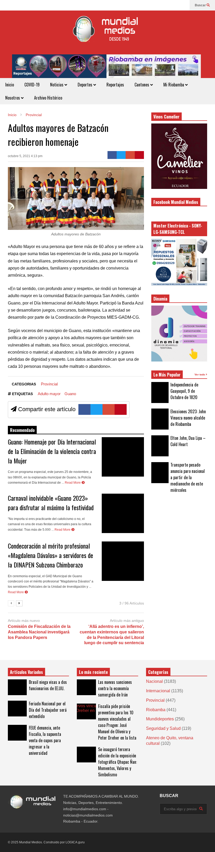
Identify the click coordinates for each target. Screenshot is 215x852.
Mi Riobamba (174, 84)
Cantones (142, 84)
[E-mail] (130, 155)
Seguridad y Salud (163, 728)
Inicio (9, 84)
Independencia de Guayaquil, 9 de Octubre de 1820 (184, 390)
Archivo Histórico (48, 98)
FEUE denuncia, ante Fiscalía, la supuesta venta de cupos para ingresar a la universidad (45, 740)
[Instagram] (174, 5)
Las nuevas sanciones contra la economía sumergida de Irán (115, 688)
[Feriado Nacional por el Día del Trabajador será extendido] (17, 708)
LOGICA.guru (75, 842)
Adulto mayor (49, 393)
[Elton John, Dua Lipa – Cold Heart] (160, 445)
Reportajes (115, 84)
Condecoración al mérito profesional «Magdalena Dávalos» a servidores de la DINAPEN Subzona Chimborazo (50, 555)
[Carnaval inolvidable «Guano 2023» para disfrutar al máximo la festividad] (123, 513)
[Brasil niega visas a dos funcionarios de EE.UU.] (17, 687)
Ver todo (200, 374)
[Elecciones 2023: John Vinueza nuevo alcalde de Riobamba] (160, 419)
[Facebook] (183, 5)
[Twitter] (121, 155)
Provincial (49, 384)
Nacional (154, 681)
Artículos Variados (26, 672)
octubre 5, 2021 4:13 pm (25, 156)
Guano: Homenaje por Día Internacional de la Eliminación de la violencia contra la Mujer (52, 451)
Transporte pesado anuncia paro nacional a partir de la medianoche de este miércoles (187, 477)
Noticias (57, 84)
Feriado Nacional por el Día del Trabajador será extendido (48, 709)
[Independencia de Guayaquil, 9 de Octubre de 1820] (160, 392)
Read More (73, 482)
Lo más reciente (93, 672)
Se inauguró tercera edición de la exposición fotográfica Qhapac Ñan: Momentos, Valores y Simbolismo (117, 762)
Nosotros (13, 98)
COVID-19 (32, 84)
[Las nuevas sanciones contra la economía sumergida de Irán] (86, 687)
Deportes (85, 84)
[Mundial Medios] (107, 32)
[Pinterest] (139, 155)
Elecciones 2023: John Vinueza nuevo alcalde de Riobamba (188, 417)
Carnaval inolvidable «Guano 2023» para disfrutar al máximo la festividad (51, 502)
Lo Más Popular (167, 374)
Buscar (201, 5)
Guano (70, 393)
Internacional (158, 691)
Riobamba (155, 710)
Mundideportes (160, 719)
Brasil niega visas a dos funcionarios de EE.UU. (48, 685)
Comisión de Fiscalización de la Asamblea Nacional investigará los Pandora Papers (39, 632)
